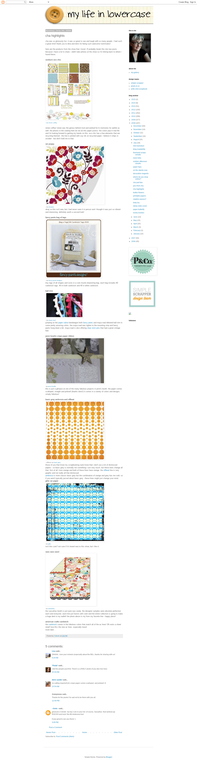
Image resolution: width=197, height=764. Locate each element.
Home (84, 732)
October (136, 133)
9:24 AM (55, 658)
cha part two (138, 182)
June (135, 217)
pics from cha (138, 186)
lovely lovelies (138, 213)
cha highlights (138, 189)
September (137, 136)
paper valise (63, 323)
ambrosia (49, 475)
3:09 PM (55, 722)
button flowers (138, 193)
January (136, 234)
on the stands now (140, 170)
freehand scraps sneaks (139, 154)
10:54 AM (55, 686)
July (135, 143)
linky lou (136, 203)
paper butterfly (138, 209)
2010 (133, 116)
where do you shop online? (140, 178)
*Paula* (55, 666)
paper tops (137, 167)
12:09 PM (55, 701)
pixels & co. (135, 86)
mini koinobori (138, 146)
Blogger (109, 757)
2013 (133, 106)
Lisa (53, 651)
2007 (133, 238)
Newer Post (50, 732)
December (137, 126)
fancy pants (88, 323)
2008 (133, 123)
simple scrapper (137, 83)
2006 (133, 241)
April (135, 224)
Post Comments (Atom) (65, 736)
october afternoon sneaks (140, 162)
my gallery (135, 72)
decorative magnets (141, 174)
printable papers (139, 196)
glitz (49, 544)
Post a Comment (55, 727)
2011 (133, 113)
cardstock (53, 624)
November (137, 129)
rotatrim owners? (139, 199)
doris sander (57, 680)
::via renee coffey (51, 123)
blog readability (139, 149)
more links (137, 158)
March (136, 227)
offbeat (106, 470)
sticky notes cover (140, 206)
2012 (133, 110)
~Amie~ (55, 709)
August (136, 140)
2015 (133, 99)
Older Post (118, 732)
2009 (133, 120)
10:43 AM (55, 672)
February (137, 230)
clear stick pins (93, 328)
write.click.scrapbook (139, 89)
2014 (133, 103)
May (135, 220)
